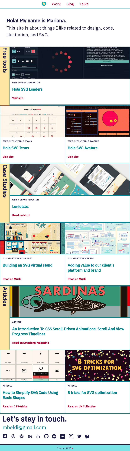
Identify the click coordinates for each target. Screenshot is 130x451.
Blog (70, 3)
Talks (84, 3)
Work (56, 3)
